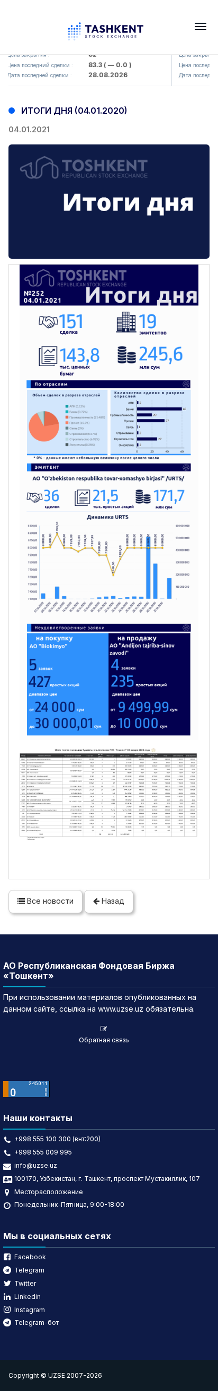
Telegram (29, 1270)
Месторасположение (48, 1192)
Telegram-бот (36, 1322)
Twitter (25, 1283)
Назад (111, 900)
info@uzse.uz (35, 1165)
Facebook (30, 1257)
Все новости (49, 900)
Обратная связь (104, 1040)
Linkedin (27, 1297)
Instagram (29, 1310)
